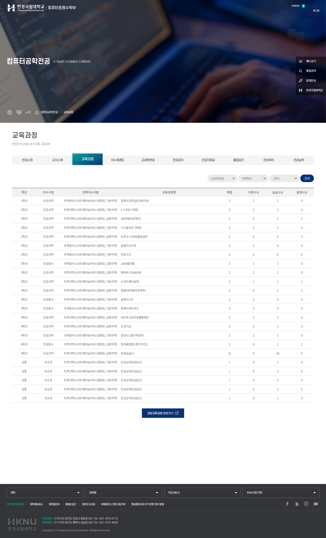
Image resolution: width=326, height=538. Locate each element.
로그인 (316, 10)
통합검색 (311, 71)
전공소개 (27, 160)
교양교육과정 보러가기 (160, 413)
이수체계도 (117, 160)
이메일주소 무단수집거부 (113, 504)
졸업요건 (238, 160)
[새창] (287, 504)
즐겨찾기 (19, 112)
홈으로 (37, 112)
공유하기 (28, 112)
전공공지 (178, 160)
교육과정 (68, 112)
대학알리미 (54, 504)
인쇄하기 (9, 112)
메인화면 (312, 7)
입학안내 (311, 80)
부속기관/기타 (254, 492)
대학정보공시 (36, 504)
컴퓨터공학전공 (49, 112)
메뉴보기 (311, 61)
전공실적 (299, 160)
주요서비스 (174, 492)
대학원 (92, 492)
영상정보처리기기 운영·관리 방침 (147, 504)
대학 (13, 492)
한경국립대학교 (314, 90)
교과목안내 (148, 160)
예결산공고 (70, 504)
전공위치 (268, 160)
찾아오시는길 (88, 504)
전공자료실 (208, 160)
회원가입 (312, 14)
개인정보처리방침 (15, 504)
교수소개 (57, 160)
